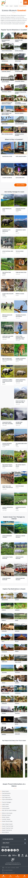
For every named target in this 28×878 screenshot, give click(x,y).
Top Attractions (6, 795)
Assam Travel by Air (7, 830)
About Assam (5, 791)
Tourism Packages (6, 802)
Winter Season (5, 817)
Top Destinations (6, 793)
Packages (17, 876)
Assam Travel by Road (7, 826)
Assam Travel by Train (7, 828)
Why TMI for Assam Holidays (9, 810)
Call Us (10, 876)
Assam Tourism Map (7, 821)
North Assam (5, 806)
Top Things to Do (6, 797)
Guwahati (16, 6)
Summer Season (6, 819)
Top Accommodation (7, 799)
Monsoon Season (6, 815)
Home (24, 876)
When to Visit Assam (7, 813)
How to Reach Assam (7, 824)
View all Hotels (20, 184)
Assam (11, 6)
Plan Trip (3, 876)
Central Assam (5, 808)
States (7, 6)
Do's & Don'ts (5, 832)
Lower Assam (5, 804)
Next (26, 762)
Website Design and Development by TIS (13, 864)
